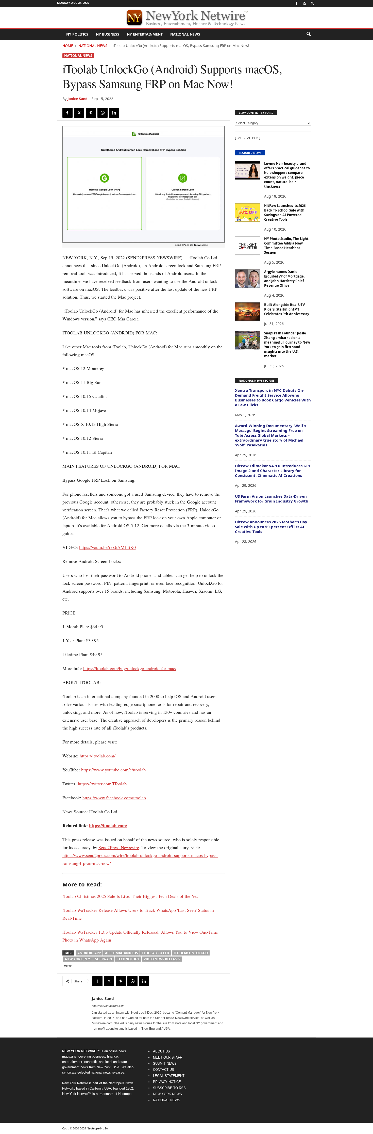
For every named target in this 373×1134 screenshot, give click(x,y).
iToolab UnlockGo (191, 953)
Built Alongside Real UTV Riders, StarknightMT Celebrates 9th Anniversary (286, 309)
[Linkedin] (114, 113)
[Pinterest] (91, 113)
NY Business (107, 34)
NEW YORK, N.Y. (78, 959)
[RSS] (304, 3)
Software (104, 959)
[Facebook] (297, 3)
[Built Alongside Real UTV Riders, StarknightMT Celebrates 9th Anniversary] (247, 311)
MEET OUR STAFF (167, 1057)
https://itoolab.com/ (97, 756)
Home (67, 45)
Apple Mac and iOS (121, 953)
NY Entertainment (145, 34)
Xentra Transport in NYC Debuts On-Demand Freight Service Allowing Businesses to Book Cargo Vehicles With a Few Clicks (273, 397)
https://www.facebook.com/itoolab (114, 798)
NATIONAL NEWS (166, 1100)
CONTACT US (163, 1070)
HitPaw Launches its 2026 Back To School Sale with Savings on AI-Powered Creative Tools (285, 212)
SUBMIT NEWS (165, 1063)
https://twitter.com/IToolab (102, 784)
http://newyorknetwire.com (108, 1005)
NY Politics (77, 34)
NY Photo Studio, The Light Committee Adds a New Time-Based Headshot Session (286, 245)
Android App (89, 953)
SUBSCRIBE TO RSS (169, 1088)
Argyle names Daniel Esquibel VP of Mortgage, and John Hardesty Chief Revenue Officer (284, 278)
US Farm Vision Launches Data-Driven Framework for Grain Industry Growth (271, 499)
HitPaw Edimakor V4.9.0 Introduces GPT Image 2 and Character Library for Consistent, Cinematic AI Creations (273, 470)
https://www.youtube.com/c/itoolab (113, 770)
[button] (308, 34)
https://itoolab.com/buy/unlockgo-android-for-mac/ (129, 668)
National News (185, 34)
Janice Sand (77, 98)
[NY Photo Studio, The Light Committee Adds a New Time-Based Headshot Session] (247, 245)
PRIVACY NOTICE (167, 1082)
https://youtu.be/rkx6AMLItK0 (107, 547)
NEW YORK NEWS (167, 1094)
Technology (128, 959)
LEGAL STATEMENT (168, 1076)
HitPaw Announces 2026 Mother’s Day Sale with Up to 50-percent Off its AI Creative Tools (271, 526)
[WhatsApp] (102, 113)
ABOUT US (161, 1051)
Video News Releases (162, 959)
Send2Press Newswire (118, 847)
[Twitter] (312, 3)
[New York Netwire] (186, 17)
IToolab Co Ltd (155, 953)
